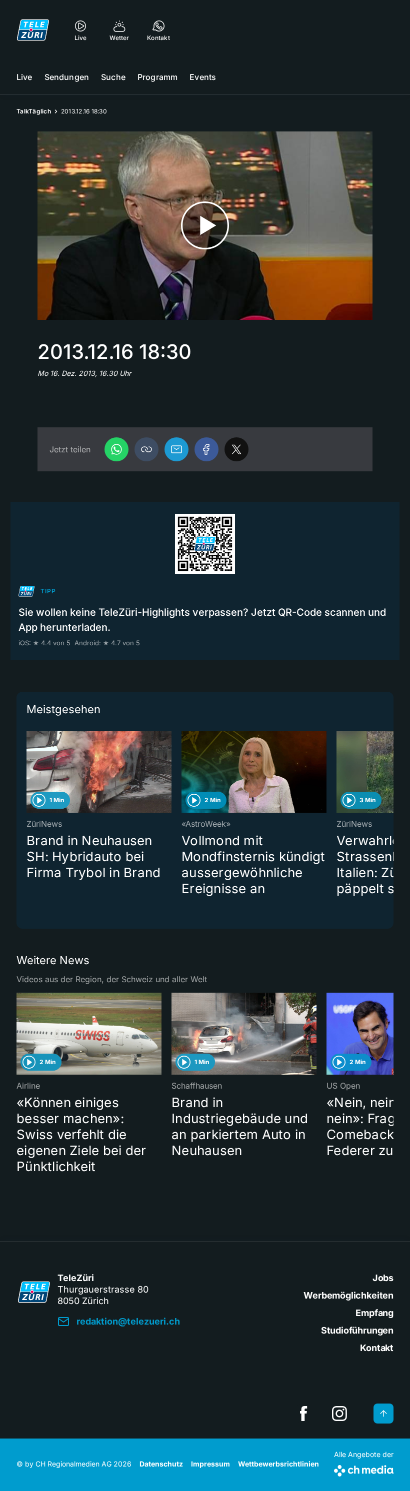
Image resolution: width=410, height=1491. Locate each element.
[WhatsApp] (116, 449)
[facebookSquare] (304, 1414)
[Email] (176, 449)
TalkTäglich (33, 111)
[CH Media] (364, 1469)
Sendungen (66, 77)
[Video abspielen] (205, 225)
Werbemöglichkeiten (349, 1295)
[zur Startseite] (33, 30)
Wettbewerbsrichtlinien (278, 1464)
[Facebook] (206, 449)
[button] (146, 449)
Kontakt (377, 1348)
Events (203, 77)
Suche (113, 77)
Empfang (375, 1313)
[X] (236, 449)
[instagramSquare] (340, 1414)
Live (24, 77)
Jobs (383, 1278)
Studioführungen (357, 1330)
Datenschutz (161, 1464)
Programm (158, 77)
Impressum (210, 1464)
